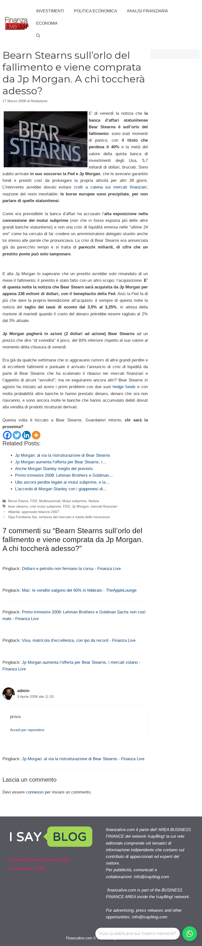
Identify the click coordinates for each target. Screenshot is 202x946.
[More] (36, 435)
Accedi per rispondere (27, 730)
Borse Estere (18, 501)
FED (33, 501)
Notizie (93, 501)
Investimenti (50, 11)
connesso (35, 792)
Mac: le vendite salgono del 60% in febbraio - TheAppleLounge (79, 590)
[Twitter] (17, 435)
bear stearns (18, 506)
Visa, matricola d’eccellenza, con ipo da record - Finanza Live (78, 640)
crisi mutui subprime (45, 506)
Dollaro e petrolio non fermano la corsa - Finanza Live (71, 568)
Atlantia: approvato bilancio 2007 (33, 512)
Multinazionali (49, 501)
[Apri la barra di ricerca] (38, 36)
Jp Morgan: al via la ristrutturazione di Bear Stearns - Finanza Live (83, 759)
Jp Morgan (80, 506)
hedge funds (124, 386)
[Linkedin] (26, 435)
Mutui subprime (74, 501)
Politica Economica (95, 11)
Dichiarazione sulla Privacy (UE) (40, 859)
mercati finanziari (104, 506)
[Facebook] (7, 435)
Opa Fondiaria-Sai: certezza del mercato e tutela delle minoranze (59, 517)
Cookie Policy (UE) (27, 868)
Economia (47, 23)
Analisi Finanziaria (147, 11)
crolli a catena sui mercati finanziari (110, 187)
